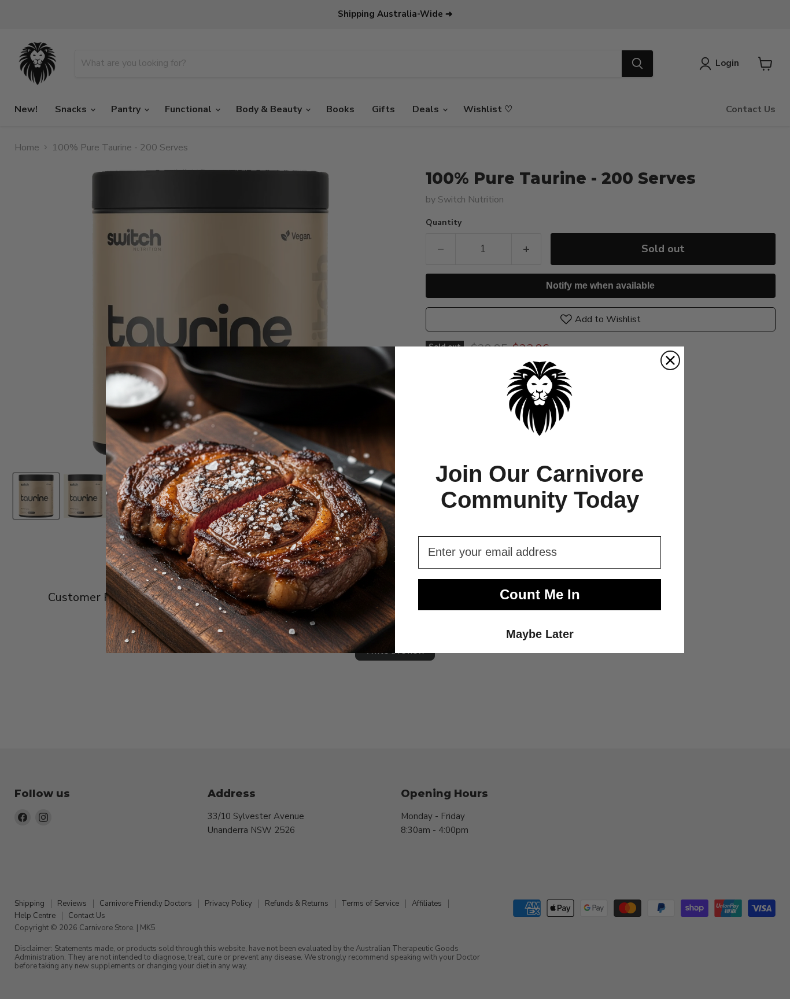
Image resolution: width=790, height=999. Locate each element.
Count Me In (540, 594)
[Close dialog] (670, 360)
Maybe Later (540, 634)
